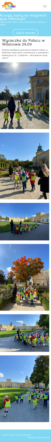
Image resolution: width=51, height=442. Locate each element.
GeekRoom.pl (43, 437)
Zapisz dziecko (25, 33)
